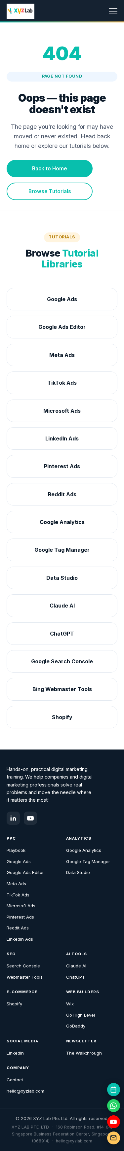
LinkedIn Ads (20, 939)
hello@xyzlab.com (25, 1091)
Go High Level (80, 1015)
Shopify (14, 1003)
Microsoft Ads (21, 905)
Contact (15, 1079)
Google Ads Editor (25, 872)
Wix (70, 1003)
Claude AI (76, 965)
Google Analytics (83, 850)
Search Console (23, 965)
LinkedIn (15, 1053)
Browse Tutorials (49, 191)
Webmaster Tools (25, 977)
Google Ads (19, 861)
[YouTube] (30, 818)
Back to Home (49, 168)
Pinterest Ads (20, 917)
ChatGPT (75, 977)
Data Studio (78, 872)
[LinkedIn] (13, 818)
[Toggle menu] (113, 11)
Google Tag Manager (88, 861)
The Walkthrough (84, 1053)
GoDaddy (75, 1026)
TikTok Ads (18, 894)
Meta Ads (16, 883)
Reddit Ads (18, 927)
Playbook (16, 850)
